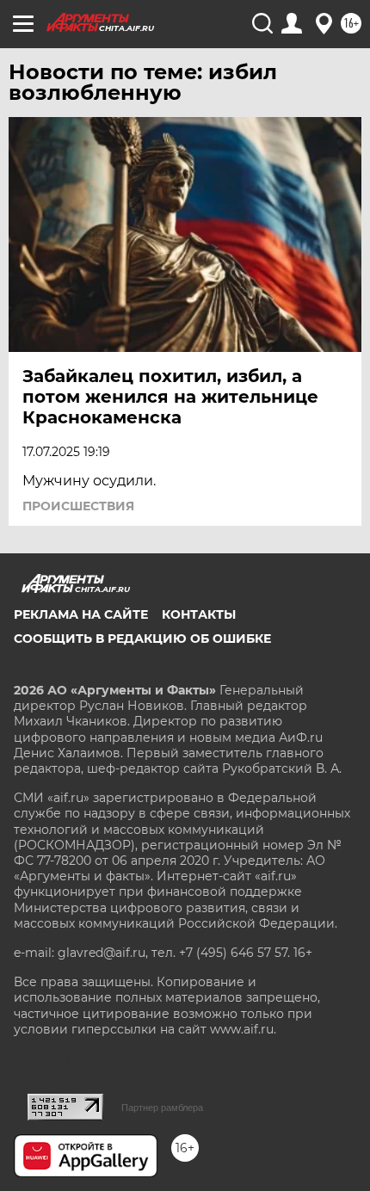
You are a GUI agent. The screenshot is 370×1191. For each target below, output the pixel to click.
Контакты (199, 614)
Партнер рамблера (162, 1107)
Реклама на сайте (81, 614)
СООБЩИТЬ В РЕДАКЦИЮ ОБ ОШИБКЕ (142, 638)
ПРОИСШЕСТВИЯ (78, 506)
